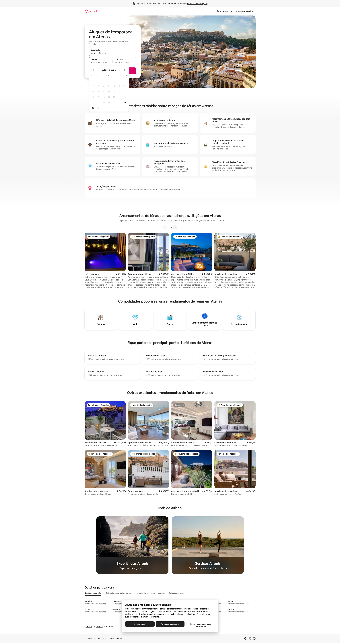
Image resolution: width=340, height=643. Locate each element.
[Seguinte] (175, 227)
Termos (119, 638)
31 (98, 108)
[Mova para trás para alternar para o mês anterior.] (93, 70)
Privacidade (108, 638)
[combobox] (112, 53)
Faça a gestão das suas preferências (200, 625)
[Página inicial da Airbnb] (91, 11)
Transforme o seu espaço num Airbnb (235, 11)
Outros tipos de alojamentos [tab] (118, 593)
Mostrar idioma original (197, 3)
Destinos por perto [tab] (93, 593)
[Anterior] (165, 227)
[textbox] (100, 62)
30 (93, 108)
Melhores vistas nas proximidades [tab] (150, 593)
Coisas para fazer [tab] (176, 593)
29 (125, 102)
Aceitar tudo (139, 624)
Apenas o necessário (170, 624)
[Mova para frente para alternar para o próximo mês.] (124, 70)
